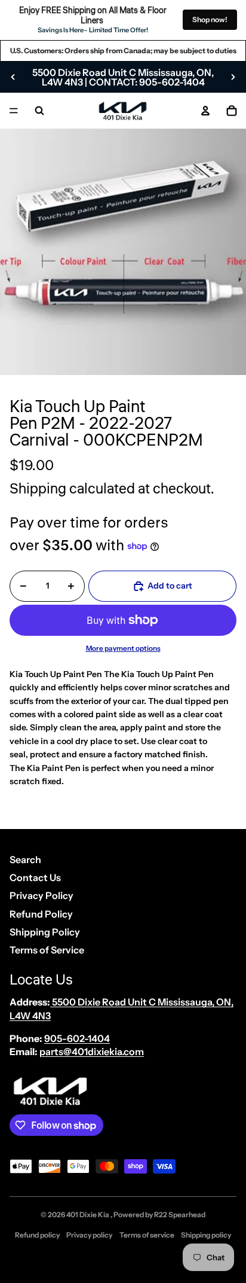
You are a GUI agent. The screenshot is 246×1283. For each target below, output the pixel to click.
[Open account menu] (205, 110)
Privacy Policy (41, 895)
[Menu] (13, 110)
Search (25, 860)
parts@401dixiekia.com (91, 1052)
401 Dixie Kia (88, 1214)
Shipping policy (206, 1234)
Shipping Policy (45, 932)
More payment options (123, 648)
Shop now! (209, 19)
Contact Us (35, 877)
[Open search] (39, 110)
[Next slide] (233, 77)
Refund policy (37, 1234)
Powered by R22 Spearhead (159, 1214)
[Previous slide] (13, 77)
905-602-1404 (77, 1038)
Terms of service (146, 1234)
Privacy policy (89, 1234)
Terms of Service (47, 950)
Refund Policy (41, 914)
